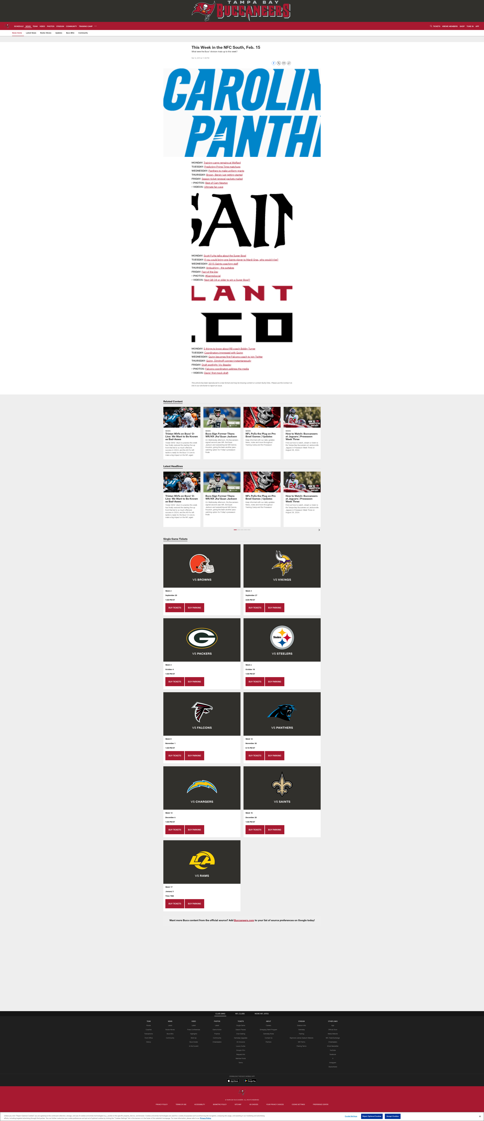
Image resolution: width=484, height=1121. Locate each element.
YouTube (333, 1050)
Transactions (148, 1034)
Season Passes (241, 1029)
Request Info (240, 1054)
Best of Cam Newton (216, 182)
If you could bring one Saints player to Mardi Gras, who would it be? (241, 259)
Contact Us (268, 1038)
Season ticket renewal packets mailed (222, 178)
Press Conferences (193, 1029)
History (148, 1042)
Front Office (149, 1038)
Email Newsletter (332, 1046)
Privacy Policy (162, 1104)
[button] (235, 530)
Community (170, 1038)
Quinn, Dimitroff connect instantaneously (228, 360)
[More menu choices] (96, 26)
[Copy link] (289, 63)
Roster (148, 1025)
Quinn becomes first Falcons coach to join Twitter (235, 356)
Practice (217, 1034)
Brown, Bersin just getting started (224, 174)
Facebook (333, 1054)
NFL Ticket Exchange (333, 1038)
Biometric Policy (220, 1104)
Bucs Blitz (170, 1034)
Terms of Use (181, 1104)
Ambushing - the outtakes (220, 267)
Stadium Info (301, 1025)
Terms (241, 1062)
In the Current (193, 1046)
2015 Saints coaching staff (223, 263)
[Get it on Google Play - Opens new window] (250, 1082)
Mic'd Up (193, 1038)
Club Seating (240, 1034)
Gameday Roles (268, 1034)
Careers (268, 1025)
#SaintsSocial (213, 275)
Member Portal (241, 1058)
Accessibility (199, 1104)
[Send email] (284, 64)
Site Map (238, 1104)
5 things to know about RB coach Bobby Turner (229, 348)
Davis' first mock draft (216, 372)
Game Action (217, 1029)
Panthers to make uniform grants (226, 170)
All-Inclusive (241, 1042)
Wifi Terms (301, 1042)
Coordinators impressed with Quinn (223, 352)
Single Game (240, 1025)
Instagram (332, 1062)
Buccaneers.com (244, 920)
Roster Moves (170, 1029)
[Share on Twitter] (279, 64)
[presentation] (320, 530)
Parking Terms (301, 1046)
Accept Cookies (393, 1116)
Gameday (301, 1029)
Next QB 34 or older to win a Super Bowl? (227, 279)
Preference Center (320, 1104)
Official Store (332, 1029)
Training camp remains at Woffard (222, 162)
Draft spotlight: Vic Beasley (216, 364)
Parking (301, 1034)
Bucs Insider (194, 1042)
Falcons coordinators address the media (227, 368)
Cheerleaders (217, 1042)
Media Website (333, 1034)
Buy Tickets (175, 607)
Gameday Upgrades (240, 1038)
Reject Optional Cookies (371, 1116)
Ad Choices (253, 1104)
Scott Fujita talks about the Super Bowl (225, 255)
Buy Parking (194, 607)
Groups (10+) (240, 1050)
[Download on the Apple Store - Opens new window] (233, 1081)
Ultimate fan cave (213, 186)
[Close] (480, 1116)
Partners (268, 1042)
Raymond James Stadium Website (301, 1038)
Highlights (193, 1034)
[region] (242, 1116)
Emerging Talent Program (268, 1029)
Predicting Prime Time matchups (222, 166)
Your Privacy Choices (275, 1104)
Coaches (149, 1029)
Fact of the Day (210, 271)
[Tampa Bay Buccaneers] (242, 1092)
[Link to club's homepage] (7, 26)
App (332, 1025)
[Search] (431, 26)
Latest (170, 1025)
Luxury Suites (240, 1046)
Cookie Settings (298, 1104)
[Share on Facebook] (274, 64)
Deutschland (333, 1067)
